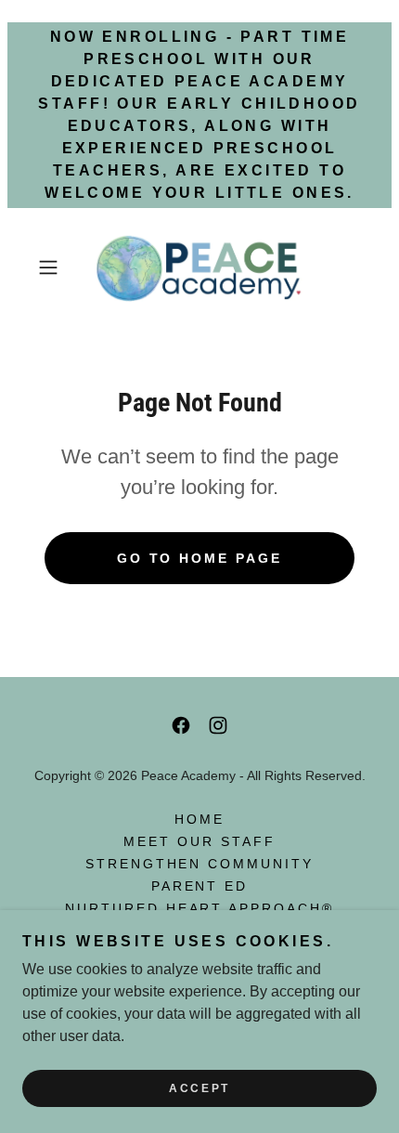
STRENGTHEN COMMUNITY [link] (200, 863)
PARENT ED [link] (200, 886)
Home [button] (199, 819)
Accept (199, 1088)
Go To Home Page (200, 558)
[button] (55, 267)
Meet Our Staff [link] (199, 841)
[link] (199, 267)
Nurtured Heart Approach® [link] (200, 908)
